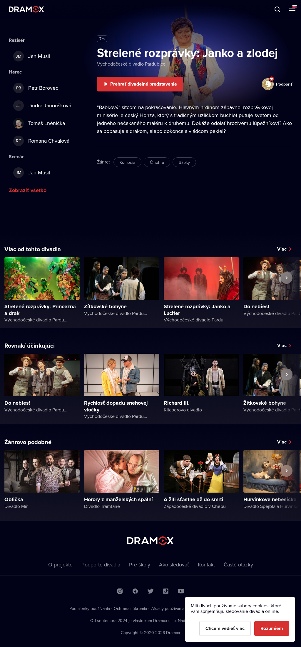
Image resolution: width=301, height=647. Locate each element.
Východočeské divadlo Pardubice (131, 64)
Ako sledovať (174, 564)
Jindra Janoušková (43, 105)
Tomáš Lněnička (46, 123)
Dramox (26, 9)
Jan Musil (33, 56)
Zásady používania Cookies (175, 608)
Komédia (127, 162)
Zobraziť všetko (27, 190)
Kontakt (206, 564)
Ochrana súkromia (130, 608)
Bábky (184, 162)
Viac (282, 249)
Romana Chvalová (42, 140)
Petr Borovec (37, 87)
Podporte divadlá (100, 564)
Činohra (157, 162)
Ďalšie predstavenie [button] (287, 291)
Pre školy (139, 564)
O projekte (60, 564)
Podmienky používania (89, 608)
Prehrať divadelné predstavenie (143, 84)
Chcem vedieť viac (225, 628)
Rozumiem (271, 628)
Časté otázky (238, 564)
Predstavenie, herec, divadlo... (54, 9)
